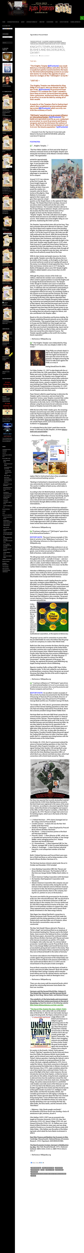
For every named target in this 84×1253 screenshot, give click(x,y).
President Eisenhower (45, 44)
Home (3, 21)
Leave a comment (44, 55)
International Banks (54, 42)
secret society (56, 44)
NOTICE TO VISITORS (64, 21)
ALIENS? (22, 21)
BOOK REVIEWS (50, 21)
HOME (3, 511)
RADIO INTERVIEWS (6, 559)
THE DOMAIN (5, 566)
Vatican (33, 1175)
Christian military (36, 1167)
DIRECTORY (41, 21)
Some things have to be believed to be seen (7, 489)
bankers (51, 41)
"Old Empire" (45, 41)
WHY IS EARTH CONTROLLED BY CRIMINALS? (6, 570)
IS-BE (56, 21)
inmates (45, 42)
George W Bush (35, 1169)
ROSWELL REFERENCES (75, 21)
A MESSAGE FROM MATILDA (13, 21)
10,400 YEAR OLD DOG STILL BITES (8, 472)
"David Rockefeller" (35, 41)
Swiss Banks (34, 1171)
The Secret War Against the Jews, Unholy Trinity (49, 1009)
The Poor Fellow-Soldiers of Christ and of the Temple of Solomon (48, 1173)
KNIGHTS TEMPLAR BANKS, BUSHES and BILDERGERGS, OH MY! (47, 49)
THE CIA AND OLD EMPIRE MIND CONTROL (7, 497)
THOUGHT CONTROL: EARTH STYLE (7, 502)
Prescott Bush (50, 1169)
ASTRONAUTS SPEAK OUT (31, 21)
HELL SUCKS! (6, 527)
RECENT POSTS (5, 561)
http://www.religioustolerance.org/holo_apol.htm (46, 1005)
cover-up (40, 42)
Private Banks (59, 1169)
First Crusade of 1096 (48, 1167)
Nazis (37, 44)
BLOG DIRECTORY (6, 25)
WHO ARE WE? (7, 475)
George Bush (59, 1167)
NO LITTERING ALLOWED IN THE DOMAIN (7, 546)
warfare (63, 44)
